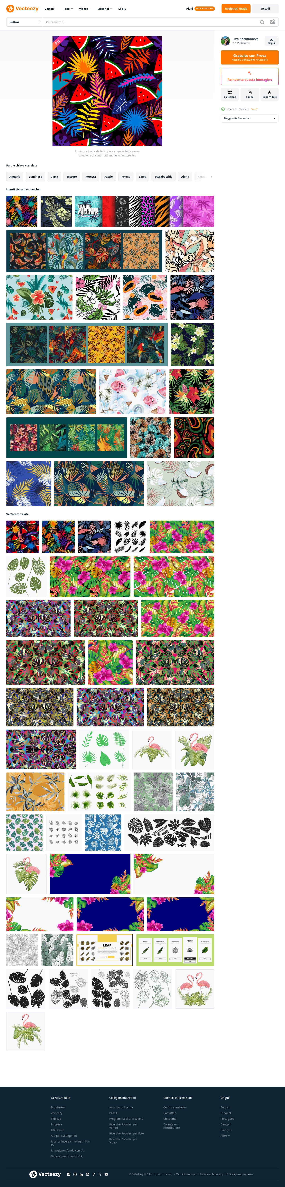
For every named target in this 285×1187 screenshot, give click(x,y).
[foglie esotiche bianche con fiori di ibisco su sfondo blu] (103, 832)
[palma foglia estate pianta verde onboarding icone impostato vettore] (175, 950)
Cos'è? (254, 109)
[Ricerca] (262, 22)
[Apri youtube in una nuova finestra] (106, 1174)
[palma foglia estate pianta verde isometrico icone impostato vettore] (64, 832)
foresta (91, 176)
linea (142, 176)
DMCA (113, 1113)
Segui (271, 43)
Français (226, 1130)
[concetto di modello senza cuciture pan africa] (194, 437)
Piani (189, 8)
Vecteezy (56, 1113)
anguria (14, 176)
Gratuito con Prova (250, 57)
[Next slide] (208, 176)
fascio (108, 176)
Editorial (103, 9)
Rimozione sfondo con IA (67, 1150)
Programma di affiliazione (126, 1119)
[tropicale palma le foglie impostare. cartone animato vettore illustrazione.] (104, 749)
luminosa (35, 176)
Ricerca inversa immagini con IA (70, 1143)
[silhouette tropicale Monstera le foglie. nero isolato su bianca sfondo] (25, 989)
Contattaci (170, 1113)
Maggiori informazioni (237, 118)
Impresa (56, 1124)
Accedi (265, 8)
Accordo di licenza (121, 1107)
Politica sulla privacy (211, 1174)
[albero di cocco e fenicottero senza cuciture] (132, 391)
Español (226, 1113)
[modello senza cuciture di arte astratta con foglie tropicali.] (99, 483)
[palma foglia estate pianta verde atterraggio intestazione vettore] (104, 950)
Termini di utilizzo (186, 1174)
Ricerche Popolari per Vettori (123, 1126)
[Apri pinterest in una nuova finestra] (87, 1174)
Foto (66, 9)
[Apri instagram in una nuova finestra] (75, 1174)
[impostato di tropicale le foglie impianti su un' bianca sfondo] (99, 792)
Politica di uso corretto (239, 1174)
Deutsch (226, 1124)
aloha (185, 176)
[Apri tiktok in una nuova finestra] (93, 1174)
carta (54, 176)
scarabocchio (164, 176)
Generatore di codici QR (66, 1156)
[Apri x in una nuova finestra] (100, 1174)
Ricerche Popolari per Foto (126, 1133)
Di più (122, 9)
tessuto (72, 176)
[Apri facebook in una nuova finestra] (68, 1174)
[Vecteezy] (22, 9)
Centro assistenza (175, 1107)
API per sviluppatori (64, 1136)
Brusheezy (58, 1107)
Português (227, 1119)
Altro (224, 1135)
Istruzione (57, 1130)
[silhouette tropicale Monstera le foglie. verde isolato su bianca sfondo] (26, 576)
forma (125, 176)
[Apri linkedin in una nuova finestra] (81, 1174)
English (225, 1107)
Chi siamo (169, 1119)
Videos (83, 9)
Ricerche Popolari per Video (123, 1140)
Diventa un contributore (171, 1126)
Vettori (49, 9)
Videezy (56, 1119)
